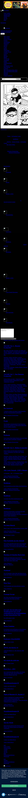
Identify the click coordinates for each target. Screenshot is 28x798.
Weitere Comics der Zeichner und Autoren (14, 340)
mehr (14, 790)
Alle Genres (7, 38)
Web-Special (7, 67)
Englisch (6, 68)
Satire (5, 64)
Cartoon (6, 53)
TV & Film (6, 59)
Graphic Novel (7, 52)
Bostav (8, 182)
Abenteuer (6, 60)
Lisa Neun (8, 231)
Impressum (6, 756)
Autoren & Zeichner (6, 32)
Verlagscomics (7, 14)
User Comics (7, 13)
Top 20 (5, 18)
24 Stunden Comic (8, 66)
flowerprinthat (9, 214)
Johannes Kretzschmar (12, 151)
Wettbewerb (7, 16)
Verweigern (14, 781)
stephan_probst (10, 194)
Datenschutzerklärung (9, 755)
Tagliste (6, 749)
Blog (5, 20)
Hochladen (3, 22)
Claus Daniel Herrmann (12, 292)
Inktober (6, 74)
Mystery (6, 56)
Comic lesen (4, 129)
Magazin (6, 73)
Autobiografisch (8, 63)
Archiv (5, 17)
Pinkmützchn (9, 322)
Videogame (6, 50)
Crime (5, 47)
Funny (5, 54)
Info (5, 745)
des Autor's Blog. (11, 144)
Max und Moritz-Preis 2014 (10, 70)
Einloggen (3, 30)
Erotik (5, 61)
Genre (2, 33)
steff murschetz (10, 312)
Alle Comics (7, 36)
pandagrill (8, 172)
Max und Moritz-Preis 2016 (10, 71)
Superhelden (7, 42)
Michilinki (8, 252)
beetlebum (15, 139)
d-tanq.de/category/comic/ (12, 201)
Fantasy (6, 40)
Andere (5, 45)
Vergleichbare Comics (9, 535)
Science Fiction (7, 39)
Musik (5, 57)
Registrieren (9, 30)
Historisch (6, 43)
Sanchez (8, 303)
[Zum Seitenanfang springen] (7, 766)
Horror (5, 46)
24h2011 (9, 141)
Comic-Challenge (8, 75)
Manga (5, 49)
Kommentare (7, 166)
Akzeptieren (14, 786)
